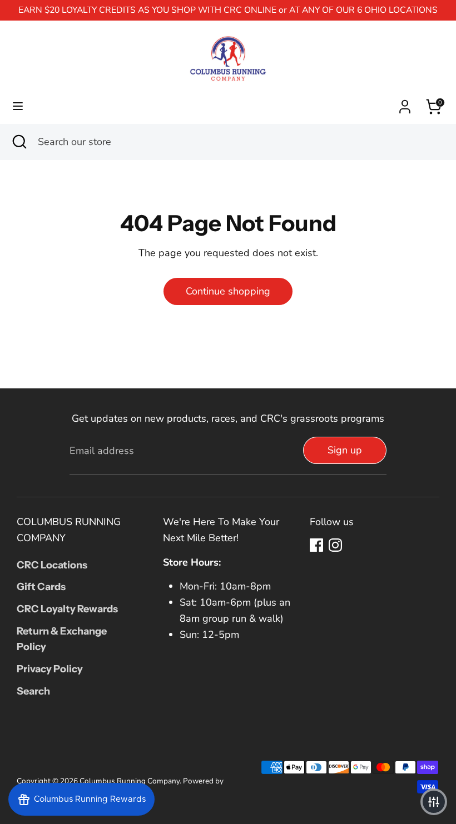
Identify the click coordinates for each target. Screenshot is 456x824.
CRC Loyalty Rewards (67, 609)
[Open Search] (18, 141)
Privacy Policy (50, 669)
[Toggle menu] (18, 106)
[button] (433, 801)
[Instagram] (335, 545)
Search (33, 691)
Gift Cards (41, 587)
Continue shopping (228, 291)
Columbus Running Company (130, 781)
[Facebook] (316, 545)
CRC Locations (52, 565)
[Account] (405, 103)
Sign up (345, 450)
